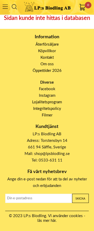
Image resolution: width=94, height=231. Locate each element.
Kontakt (47, 58)
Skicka (80, 198)
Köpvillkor (47, 51)
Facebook (47, 89)
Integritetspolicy (47, 109)
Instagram (47, 96)
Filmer (47, 115)
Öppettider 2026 (47, 71)
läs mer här (46, 221)
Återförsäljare (47, 44)
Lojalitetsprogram (47, 102)
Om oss (47, 64)
